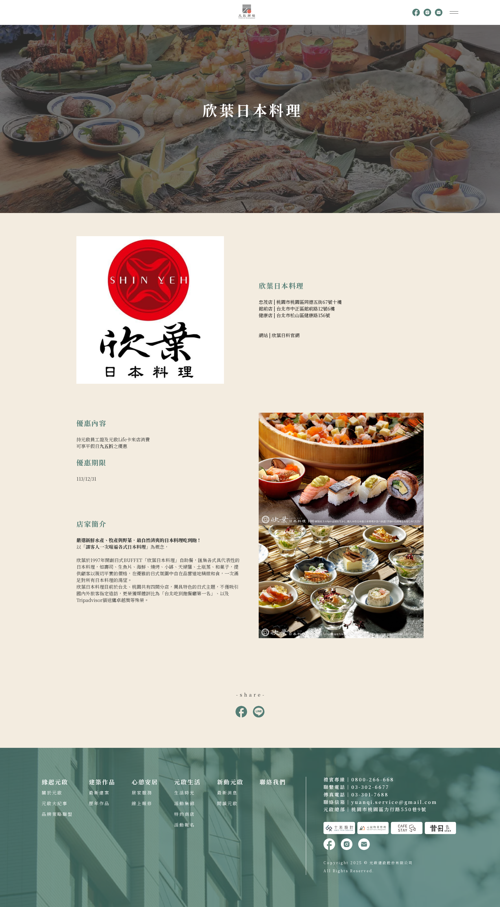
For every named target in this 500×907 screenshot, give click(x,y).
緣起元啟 (55, 782)
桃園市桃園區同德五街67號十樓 (309, 302)
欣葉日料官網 (285, 335)
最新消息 (227, 793)
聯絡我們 (273, 782)
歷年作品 (99, 803)
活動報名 (184, 825)
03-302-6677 (370, 787)
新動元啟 (230, 782)
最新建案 (99, 793)
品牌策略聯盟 (57, 814)
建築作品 (102, 782)
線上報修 (142, 803)
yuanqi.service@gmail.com (394, 802)
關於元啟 (52, 793)
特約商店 (184, 814)
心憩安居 (145, 782)
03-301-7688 (370, 794)
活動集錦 (184, 803)
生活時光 (184, 793)
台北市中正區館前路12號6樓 (305, 308)
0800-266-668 (372, 779)
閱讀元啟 (227, 803)
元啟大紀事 (55, 803)
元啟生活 (187, 782)
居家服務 (142, 793)
